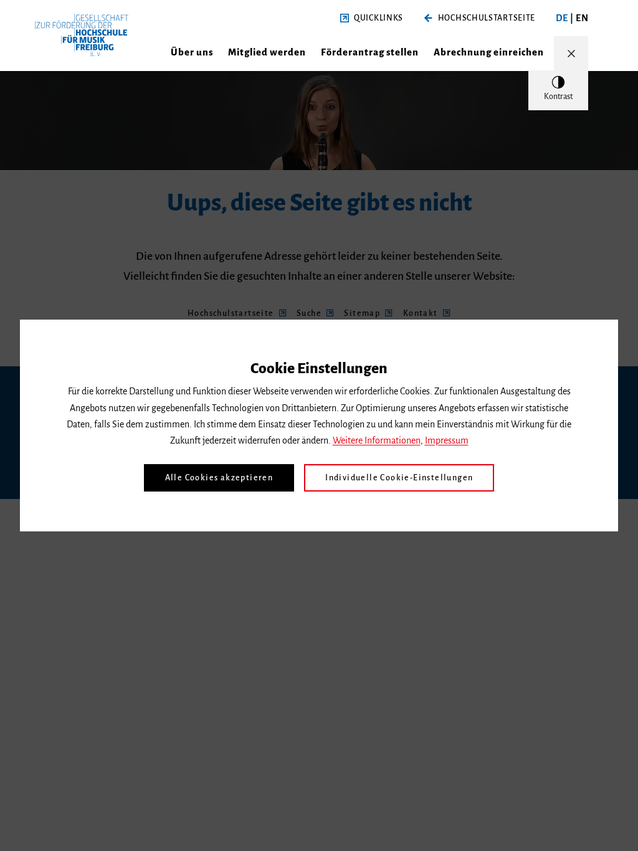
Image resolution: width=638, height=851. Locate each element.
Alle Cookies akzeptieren (219, 477)
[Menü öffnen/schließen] (571, 53)
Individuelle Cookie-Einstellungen (399, 477)
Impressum (447, 440)
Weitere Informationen (377, 440)
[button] (371, 18)
